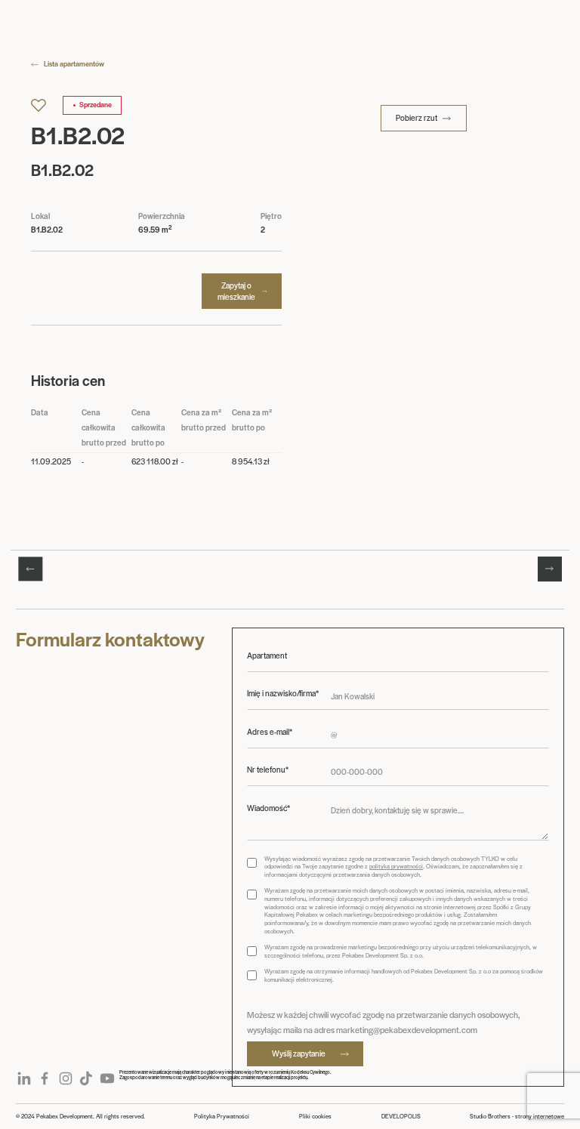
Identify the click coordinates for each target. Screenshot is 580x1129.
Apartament (267, 655)
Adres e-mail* (269, 731)
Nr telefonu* (267, 769)
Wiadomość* (268, 808)
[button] (30, 569)
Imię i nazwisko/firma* (283, 693)
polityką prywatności (396, 866)
